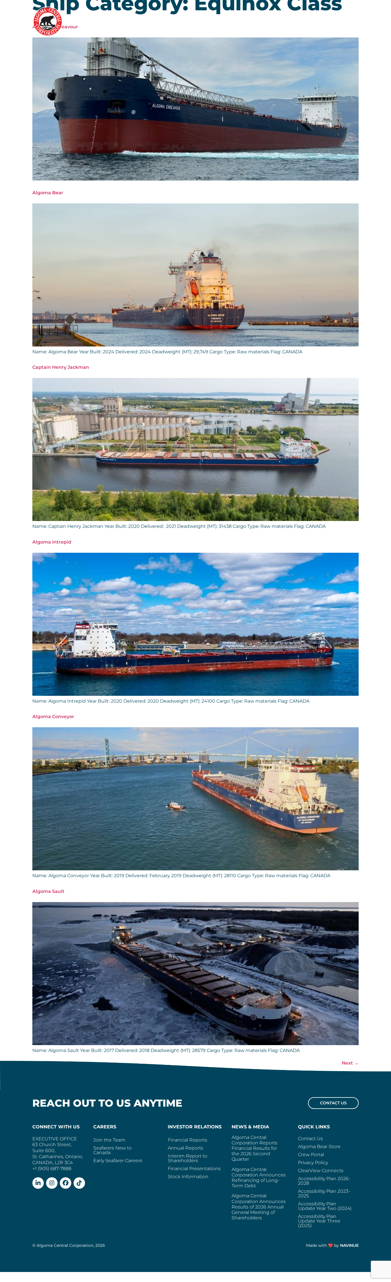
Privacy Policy (313, 1162)
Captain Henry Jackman (60, 367)
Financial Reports (187, 1140)
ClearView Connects (320, 1170)
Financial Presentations (194, 1168)
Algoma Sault (48, 891)
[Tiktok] (79, 1183)
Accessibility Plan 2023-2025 (324, 1193)
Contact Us (310, 1138)
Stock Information (188, 1176)
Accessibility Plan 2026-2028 (324, 1181)
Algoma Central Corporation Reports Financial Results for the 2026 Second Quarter (254, 1148)
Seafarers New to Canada (112, 1150)
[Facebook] (65, 1183)
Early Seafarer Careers (117, 1160)
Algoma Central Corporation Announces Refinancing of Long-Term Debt (259, 1178)
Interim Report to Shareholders (187, 1158)
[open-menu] (354, 20)
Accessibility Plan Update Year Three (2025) (319, 1221)
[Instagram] (52, 1183)
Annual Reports (185, 1148)
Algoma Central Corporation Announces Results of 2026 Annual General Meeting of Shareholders (259, 1206)
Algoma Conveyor (53, 716)
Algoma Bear (47, 192)
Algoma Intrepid (51, 542)
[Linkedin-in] (38, 1183)
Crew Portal (311, 1154)
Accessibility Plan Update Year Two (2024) (324, 1206)
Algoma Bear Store (319, 1146)
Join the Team (109, 1140)
